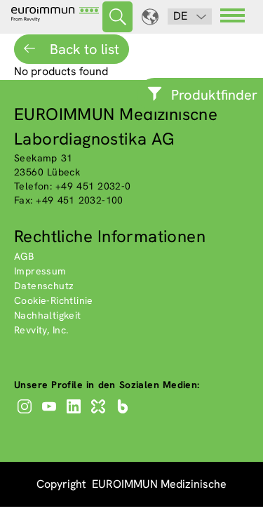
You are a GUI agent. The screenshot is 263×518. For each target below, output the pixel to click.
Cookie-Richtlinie (53, 300)
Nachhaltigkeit (47, 315)
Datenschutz (44, 285)
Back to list (82, 49)
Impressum (40, 271)
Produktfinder (214, 95)
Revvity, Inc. (41, 330)
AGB (24, 256)
